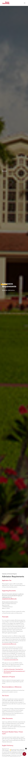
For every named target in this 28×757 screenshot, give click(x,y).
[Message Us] (24, 754)
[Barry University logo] (6, 3)
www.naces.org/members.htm (11, 659)
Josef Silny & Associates (9, 669)
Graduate (4, 171)
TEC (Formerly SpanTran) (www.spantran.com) (14, 671)
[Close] (26, 748)
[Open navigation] (24, 3)
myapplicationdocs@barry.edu (9, 644)
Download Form (19, 669)
